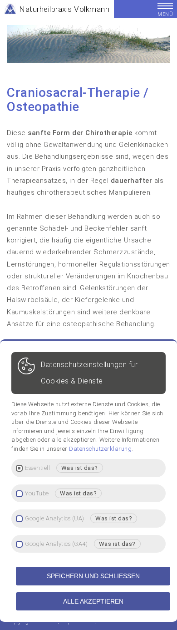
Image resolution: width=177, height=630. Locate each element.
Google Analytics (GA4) (56, 544)
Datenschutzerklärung (100, 448)
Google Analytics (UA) (54, 518)
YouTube (37, 493)
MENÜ (165, 14)
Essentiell (37, 468)
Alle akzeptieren (93, 601)
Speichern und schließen (93, 576)
